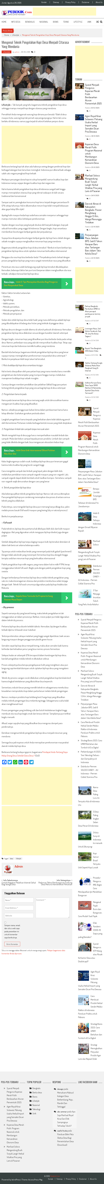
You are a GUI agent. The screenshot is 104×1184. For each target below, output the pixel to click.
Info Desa (15, 21)
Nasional (44, 21)
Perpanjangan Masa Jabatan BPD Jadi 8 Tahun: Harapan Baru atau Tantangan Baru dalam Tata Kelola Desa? (93, 244)
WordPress (16, 1179)
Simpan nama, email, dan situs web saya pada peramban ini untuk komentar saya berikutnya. (12, 931)
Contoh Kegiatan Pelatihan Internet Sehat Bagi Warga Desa (19, 884)
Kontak (44, 2)
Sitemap (56, 2)
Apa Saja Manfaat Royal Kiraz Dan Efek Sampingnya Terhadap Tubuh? (66, 1118)
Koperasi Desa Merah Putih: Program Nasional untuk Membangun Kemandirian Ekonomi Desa (91, 659)
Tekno (66, 21)
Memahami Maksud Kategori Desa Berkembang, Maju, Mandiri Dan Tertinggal (65, 1099)
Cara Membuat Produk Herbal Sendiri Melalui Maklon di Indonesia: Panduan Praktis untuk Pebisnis (90, 729)
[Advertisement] (64, 11)
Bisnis (55, 21)
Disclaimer (85, 2)
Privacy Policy (70, 2)
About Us (99, 2)
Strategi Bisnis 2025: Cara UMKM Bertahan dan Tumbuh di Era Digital (91, 744)
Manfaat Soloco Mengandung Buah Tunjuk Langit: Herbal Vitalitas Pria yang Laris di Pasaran (93, 183)
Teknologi (36, 1109)
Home (4, 21)
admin (17, 52)
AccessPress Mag (35, 1179)
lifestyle (18, 858)
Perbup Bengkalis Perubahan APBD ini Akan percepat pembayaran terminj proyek (92, 311)
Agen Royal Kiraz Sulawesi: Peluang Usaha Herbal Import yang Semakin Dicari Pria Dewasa (93, 124)
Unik (89, 21)
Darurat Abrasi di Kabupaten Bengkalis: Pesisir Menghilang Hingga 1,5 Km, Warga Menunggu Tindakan (93, 213)
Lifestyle (78, 21)
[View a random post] (97, 21)
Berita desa (37, 1092)
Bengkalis (30, 21)
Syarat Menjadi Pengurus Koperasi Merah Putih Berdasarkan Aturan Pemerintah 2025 (15, 1095)
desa (11, 858)
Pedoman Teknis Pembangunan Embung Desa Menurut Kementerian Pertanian (55, 884)
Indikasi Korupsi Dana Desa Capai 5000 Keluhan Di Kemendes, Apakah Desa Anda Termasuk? (93, 388)
